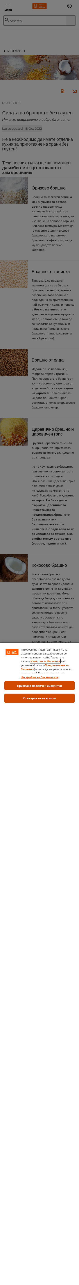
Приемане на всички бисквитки (39, 685)
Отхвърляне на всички (39, 698)
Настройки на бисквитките (39, 677)
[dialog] (39, 963)
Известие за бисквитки (45, 661)
